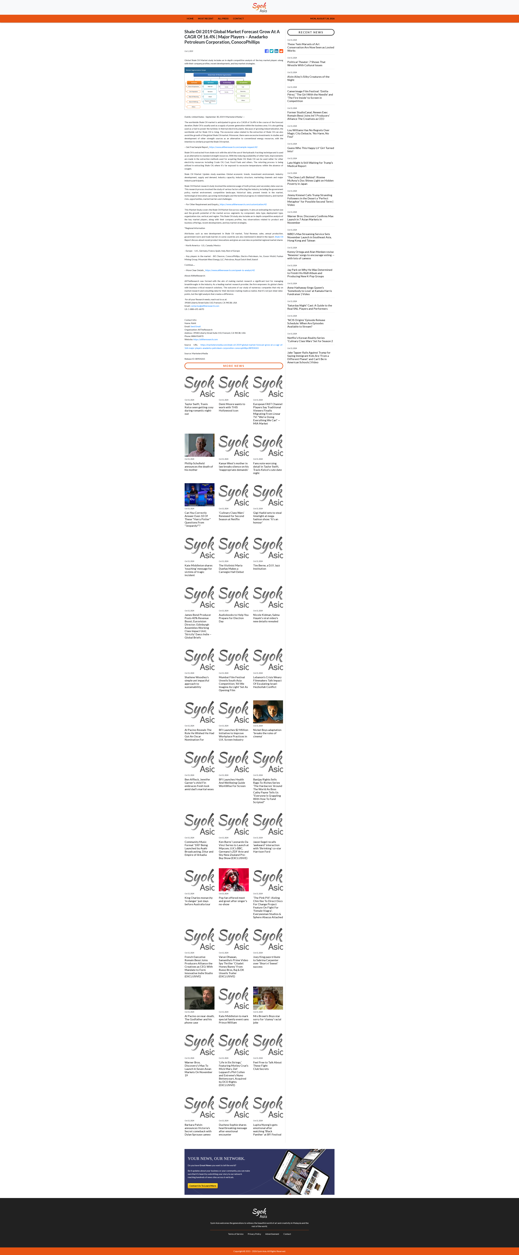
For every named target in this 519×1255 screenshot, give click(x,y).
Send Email (196, 326)
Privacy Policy (254, 1234)
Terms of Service (235, 1234)
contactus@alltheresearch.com (205, 306)
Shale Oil (279, 236)
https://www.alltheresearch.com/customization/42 (243, 204)
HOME (190, 18)
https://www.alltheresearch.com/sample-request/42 (233, 147)
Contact (287, 1234)
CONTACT (238, 18)
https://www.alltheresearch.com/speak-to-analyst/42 (230, 270)
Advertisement (272, 1234)
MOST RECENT (205, 18)
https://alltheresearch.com (205, 339)
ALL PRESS (223, 18)
